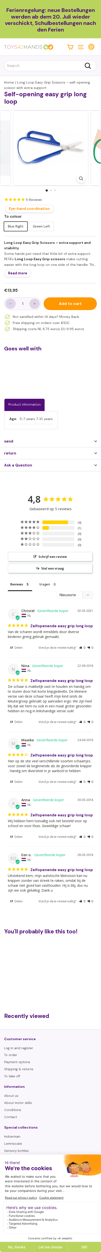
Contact (10, 1117)
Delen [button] (18, 648)
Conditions (12, 1110)
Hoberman (12, 1136)
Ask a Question (18, 465)
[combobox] (50, 65)
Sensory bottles (16, 1151)
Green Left (41, 226)
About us (11, 1096)
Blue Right (16, 226)
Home (9, 82)
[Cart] (70, 47)
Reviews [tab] (16, 584)
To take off (12, 1076)
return (10, 453)
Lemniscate (13, 1144)
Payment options (17, 1062)
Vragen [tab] (44, 584)
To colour (13, 216)
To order (10, 1055)
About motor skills (18, 1103)
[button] (82, 648)
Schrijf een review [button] (52, 556)
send (8, 441)
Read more (17, 273)
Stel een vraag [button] (52, 568)
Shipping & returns (18, 1069)
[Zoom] (81, 178)
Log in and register (18, 1048)
